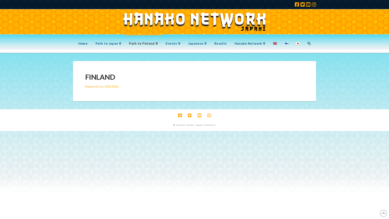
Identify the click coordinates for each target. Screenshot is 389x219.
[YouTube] (308, 4)
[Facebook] (297, 4)
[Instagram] (314, 4)
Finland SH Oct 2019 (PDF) (102, 86)
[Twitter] (302, 4)
